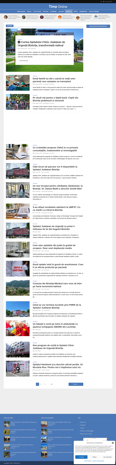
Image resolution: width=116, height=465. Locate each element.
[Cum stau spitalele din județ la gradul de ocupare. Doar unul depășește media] (18, 249)
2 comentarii (46, 251)
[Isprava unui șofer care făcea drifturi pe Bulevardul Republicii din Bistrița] (7, 424)
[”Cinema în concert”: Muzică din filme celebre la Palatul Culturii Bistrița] (60, 17)
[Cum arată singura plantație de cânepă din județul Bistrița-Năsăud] (7, 432)
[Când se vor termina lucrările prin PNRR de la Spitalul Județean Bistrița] (18, 309)
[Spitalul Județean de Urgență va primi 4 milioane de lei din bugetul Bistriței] (18, 230)
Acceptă (81, 457)
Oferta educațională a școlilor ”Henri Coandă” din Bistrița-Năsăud (104, 17)
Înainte (75, 384)
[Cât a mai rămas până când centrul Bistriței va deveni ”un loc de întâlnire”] (44, 447)
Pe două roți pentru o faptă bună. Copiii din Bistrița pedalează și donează (55, 99)
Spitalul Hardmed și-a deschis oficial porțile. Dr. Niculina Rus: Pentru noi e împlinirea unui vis (58, 366)
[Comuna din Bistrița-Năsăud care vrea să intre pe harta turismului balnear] (18, 287)
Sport (75, 11)
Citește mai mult (23, 60)
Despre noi (83, 422)
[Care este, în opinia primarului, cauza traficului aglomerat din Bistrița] (44, 439)
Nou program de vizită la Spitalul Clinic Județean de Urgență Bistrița (53, 346)
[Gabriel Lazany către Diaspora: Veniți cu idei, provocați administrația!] (44, 424)
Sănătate (69, 11)
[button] (113, 443)
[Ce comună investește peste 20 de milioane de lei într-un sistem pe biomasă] (7, 454)
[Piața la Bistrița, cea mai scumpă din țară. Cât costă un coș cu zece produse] (23, 17)
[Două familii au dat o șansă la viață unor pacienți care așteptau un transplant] (18, 82)
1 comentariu (46, 310)
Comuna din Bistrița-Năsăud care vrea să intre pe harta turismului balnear (57, 285)
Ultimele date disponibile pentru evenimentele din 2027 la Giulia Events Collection (85, 17)
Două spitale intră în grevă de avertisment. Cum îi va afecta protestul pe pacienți (58, 266)
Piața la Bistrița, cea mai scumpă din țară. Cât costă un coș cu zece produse (32, 17)
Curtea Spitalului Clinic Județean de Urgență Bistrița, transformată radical (41, 44)
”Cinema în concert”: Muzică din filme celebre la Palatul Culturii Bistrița (68, 17)
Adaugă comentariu (49, 84)
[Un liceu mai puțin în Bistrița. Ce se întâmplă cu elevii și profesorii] (5, 17)
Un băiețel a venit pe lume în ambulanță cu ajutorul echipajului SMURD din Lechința (55, 325)
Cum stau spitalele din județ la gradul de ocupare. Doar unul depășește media (54, 246)
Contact (82, 428)
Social (29, 11)
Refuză (94, 457)
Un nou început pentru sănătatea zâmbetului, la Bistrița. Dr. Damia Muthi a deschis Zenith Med (58, 187)
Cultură (61, 11)
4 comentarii (32, 48)
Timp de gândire (94, 11)
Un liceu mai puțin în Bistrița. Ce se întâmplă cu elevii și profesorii (14, 17)
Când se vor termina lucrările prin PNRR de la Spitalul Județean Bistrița (57, 306)
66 (51, 384)
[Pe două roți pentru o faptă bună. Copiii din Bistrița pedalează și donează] (18, 102)
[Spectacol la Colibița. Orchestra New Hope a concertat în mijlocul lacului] (7, 447)
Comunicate (83, 11)
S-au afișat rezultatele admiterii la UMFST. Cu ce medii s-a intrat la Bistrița (56, 208)
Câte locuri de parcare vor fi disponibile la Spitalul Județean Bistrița (55, 168)
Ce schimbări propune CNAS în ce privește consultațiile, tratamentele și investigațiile (55, 149)
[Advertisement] (44, 127)
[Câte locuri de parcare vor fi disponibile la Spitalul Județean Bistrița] (18, 171)
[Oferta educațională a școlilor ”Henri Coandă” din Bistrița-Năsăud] (96, 17)
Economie (53, 11)
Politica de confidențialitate (98, 460)
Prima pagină (21, 11)
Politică (45, 11)
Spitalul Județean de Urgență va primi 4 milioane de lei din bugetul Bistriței (54, 227)
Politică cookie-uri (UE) (86, 433)
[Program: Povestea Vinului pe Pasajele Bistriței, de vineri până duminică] (42, 17)
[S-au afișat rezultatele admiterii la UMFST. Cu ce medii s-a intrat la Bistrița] (18, 211)
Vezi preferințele (107, 457)
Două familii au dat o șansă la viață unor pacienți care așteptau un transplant (54, 80)
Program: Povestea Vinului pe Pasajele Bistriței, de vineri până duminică (50, 17)
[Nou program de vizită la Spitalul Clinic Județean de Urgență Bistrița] (18, 349)
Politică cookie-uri (88, 460)
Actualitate (37, 11)
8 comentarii (46, 370)
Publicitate (82, 425)
